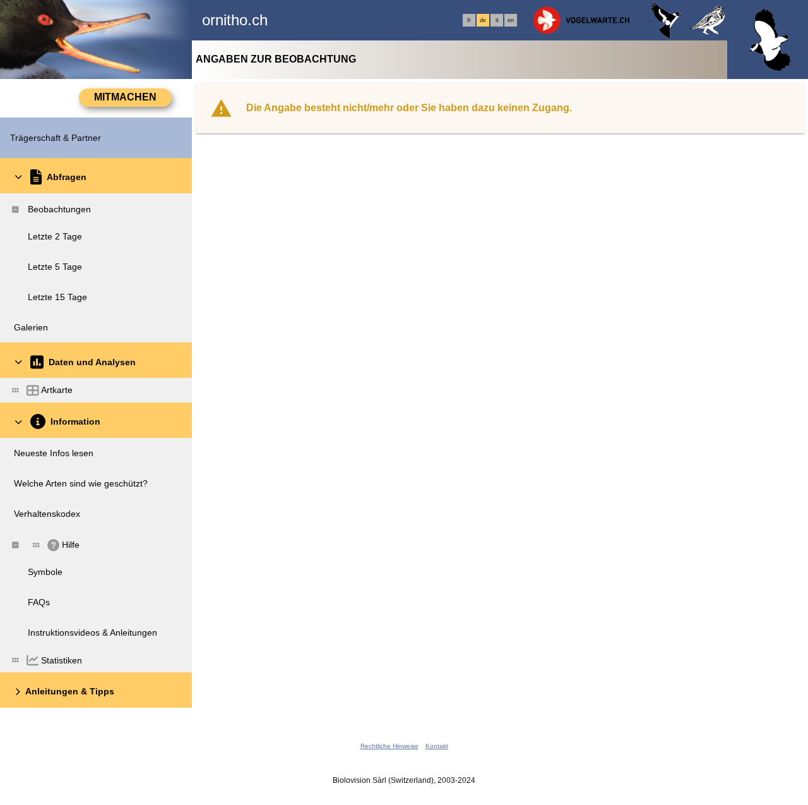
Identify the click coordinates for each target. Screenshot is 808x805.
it (497, 20)
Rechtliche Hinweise (389, 745)
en (511, 20)
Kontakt (436, 745)
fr (469, 20)
